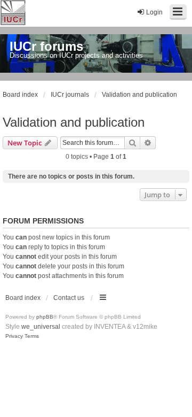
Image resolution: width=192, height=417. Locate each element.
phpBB (44, 317)
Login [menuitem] (154, 12)
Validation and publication (74, 122)
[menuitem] (14, 336)
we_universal (40, 326)
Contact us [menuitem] (68, 298)
